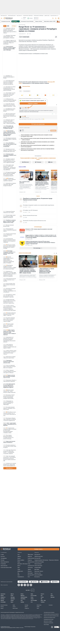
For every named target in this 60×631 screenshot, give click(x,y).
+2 (52, 121)
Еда (18, 573)
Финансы (30, 571)
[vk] (25, 585)
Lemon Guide (47, 15)
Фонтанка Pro (37, 554)
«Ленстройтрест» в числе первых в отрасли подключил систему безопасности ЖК (46, 271)
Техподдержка (4, 558)
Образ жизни (30, 554)
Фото (29, 576)
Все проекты (37, 576)
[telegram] (22, 585)
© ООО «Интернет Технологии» (30, 626)
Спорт (29, 563)
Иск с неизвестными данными (24, 182)
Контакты (3, 556)
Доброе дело (20, 571)
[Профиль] (58, 18)
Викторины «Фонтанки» (22, 563)
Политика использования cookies (49, 617)
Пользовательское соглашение (49, 612)
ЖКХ (19, 574)
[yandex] (31, 585)
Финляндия (30, 573)
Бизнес (19, 558)
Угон (20, 91)
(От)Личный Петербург (39, 561)
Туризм (29, 569)
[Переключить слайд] (56, 176)
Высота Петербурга (38, 574)
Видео (19, 561)
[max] (19, 585)
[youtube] (28, 585)
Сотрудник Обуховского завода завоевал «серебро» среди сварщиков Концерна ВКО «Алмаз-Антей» (42, 183)
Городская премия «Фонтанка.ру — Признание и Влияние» (47, 560)
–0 (55, 113)
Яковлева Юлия (26, 86)
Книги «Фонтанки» (38, 565)
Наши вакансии (4, 565)
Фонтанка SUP (4, 15)
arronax (23, 116)
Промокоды (38, 227)
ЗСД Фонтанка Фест (54, 15)
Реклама (2, 560)
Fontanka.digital (38, 567)
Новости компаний (25, 253)
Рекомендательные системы (48, 619)
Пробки (30, 18)
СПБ (8, 26)
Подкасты (30, 560)
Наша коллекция (38, 563)
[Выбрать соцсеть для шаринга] (56, 37)
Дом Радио (37, 569)
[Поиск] (53, 18)
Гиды (19, 567)
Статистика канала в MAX (6, 567)
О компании (3, 563)
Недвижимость (21, 576)
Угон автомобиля (27, 91)
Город (19, 569)
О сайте (2, 554)
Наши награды (46, 624)
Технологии (30, 567)
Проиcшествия (31, 561)
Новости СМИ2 (22, 166)
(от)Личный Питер (12, 15)
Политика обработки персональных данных (51, 614)
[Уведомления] (55, 18)
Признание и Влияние (38, 15)
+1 (52, 113)
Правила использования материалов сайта (51, 615)
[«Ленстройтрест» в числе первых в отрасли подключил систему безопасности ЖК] (47, 261)
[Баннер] (15, 21)
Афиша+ (19, 556)
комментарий (25, 36)
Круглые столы (38, 573)
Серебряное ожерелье (28, 15)
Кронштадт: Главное (39, 571)
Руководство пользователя (48, 622)
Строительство (31, 565)
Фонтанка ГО (19, 15)
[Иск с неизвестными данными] (26, 176)
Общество (30, 556)
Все (5, 26)
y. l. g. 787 (23, 107)
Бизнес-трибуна (21, 560)
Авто (19, 554)
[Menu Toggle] (1, 18)
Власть (19, 565)
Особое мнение (31, 558)
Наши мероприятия (5, 561)
